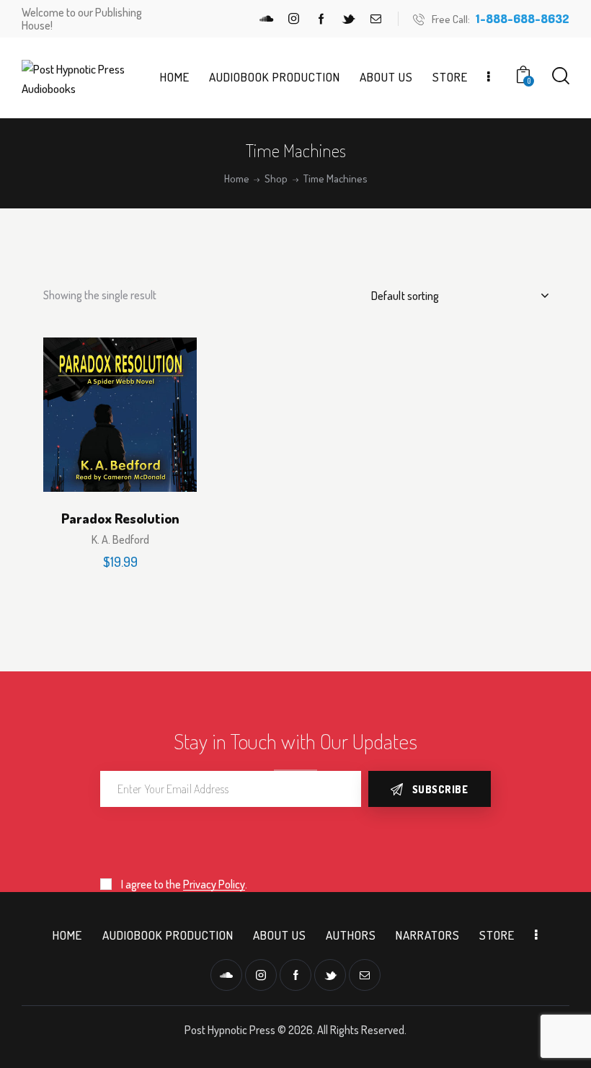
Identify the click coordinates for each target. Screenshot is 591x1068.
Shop (276, 178)
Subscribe (440, 789)
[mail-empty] (376, 19)
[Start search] (561, 76)
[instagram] (294, 19)
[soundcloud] (266, 19)
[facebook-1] (321, 19)
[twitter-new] (349, 19)
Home (236, 178)
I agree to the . (184, 884)
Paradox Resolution (120, 518)
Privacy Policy (214, 884)
